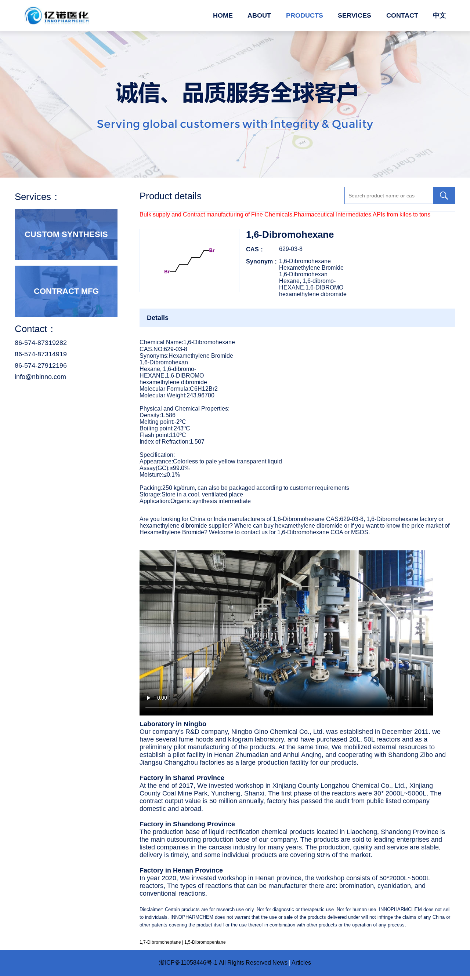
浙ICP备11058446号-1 (188, 962)
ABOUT (259, 15)
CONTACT (402, 15)
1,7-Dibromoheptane (160, 942)
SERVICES (354, 15)
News (280, 962)
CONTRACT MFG (66, 291)
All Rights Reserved (245, 962)
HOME (223, 15)
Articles (301, 962)
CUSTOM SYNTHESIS (66, 234)
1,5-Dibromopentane (205, 942)
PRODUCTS (304, 15)
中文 (439, 15)
